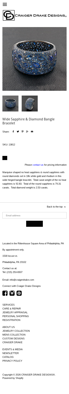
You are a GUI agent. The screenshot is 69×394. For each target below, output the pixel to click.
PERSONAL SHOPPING (15, 316)
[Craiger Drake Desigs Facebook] (5, 294)
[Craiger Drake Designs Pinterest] (19, 294)
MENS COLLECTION (14, 334)
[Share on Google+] (27, 131)
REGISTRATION (11, 320)
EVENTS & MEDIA (12, 349)
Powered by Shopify (12, 378)
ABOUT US (8, 327)
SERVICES (8, 304)
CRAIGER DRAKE (12, 342)
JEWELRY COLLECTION (16, 331)
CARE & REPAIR (11, 308)
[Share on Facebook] (13, 131)
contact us (38, 164)
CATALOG (8, 357)
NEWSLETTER (10, 353)
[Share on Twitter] (17, 131)
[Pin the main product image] (22, 131)
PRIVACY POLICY (12, 360)
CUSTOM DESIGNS (13, 338)
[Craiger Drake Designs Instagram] (12, 294)
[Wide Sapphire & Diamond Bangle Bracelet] (34, 59)
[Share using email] (32, 131)
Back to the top (55, 206)
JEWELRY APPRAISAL (15, 312)
